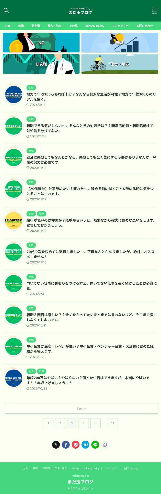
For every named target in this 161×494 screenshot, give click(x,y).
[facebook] (66, 445)
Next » (81, 408)
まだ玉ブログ (80, 12)
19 (112, 423)
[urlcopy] (105, 445)
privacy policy (94, 25)
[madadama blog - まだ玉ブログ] (85, 445)
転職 (21, 25)
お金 (7, 25)
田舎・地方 (54, 25)
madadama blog (80, 475)
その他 (73, 25)
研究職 (36, 25)
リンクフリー (120, 25)
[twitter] (56, 445)
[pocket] (76, 445)
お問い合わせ (144, 25)
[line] (95, 445)
